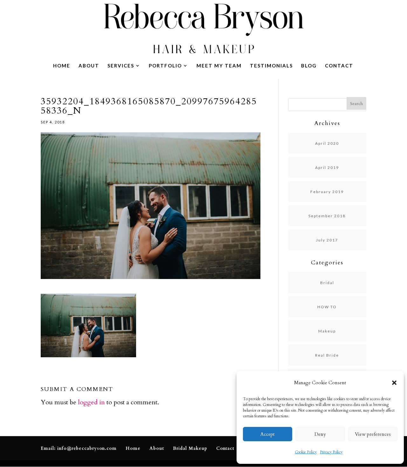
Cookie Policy (306, 452)
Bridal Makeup (190, 448)
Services (120, 65)
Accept (267, 434)
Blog (309, 65)
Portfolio (165, 65)
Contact (339, 65)
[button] (394, 383)
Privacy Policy (331, 452)
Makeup (327, 331)
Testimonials (271, 65)
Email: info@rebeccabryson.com (79, 448)
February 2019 (327, 191)
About (89, 65)
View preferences (373, 434)
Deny (320, 434)
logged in (91, 402)
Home (61, 65)
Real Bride (327, 355)
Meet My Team (219, 65)
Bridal (327, 282)
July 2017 (327, 240)
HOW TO (327, 306)
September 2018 (327, 215)
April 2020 (327, 143)
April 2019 (327, 167)
